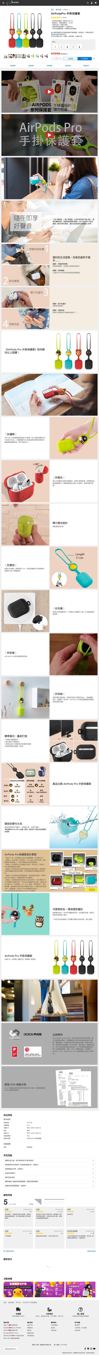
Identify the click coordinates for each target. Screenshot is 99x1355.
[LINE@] (88, 1348)
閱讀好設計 (30, 1333)
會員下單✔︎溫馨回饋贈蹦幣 (12, 1338)
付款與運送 (54, 1325)
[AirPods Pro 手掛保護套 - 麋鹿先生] (73, 46)
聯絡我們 (77, 1325)
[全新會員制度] (80, 1289)
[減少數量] (53, 58)
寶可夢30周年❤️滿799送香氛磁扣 (14, 1335)
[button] (88, 3)
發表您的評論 (10, 1251)
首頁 (52, 9)
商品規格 (31, 66)
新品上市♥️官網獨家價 (10, 1325)
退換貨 (53, 1328)
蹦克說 (29, 1330)
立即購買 (70, 59)
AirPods (65, 9)
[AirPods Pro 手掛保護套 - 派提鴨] (61, 46)
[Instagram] (91, 1348)
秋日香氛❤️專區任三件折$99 (12, 1328)
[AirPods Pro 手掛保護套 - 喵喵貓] (67, 46)
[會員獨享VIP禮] (18, 1289)
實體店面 (30, 1328)
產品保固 (53, 1330)
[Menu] (3, 3)
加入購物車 (84, 59)
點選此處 (55, 34)
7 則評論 (64, 17)
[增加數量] (61, 58)
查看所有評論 (91, 1251)
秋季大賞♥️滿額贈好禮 (10, 1330)
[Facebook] (85, 1348)
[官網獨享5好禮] (49, 1289)
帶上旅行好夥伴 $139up (11, 1333)
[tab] (49, 1160)
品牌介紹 (30, 1325)
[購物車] (96, 3)
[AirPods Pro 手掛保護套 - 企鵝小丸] (55, 46)
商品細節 (12, 66)
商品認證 (77, 1330)
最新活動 (58, 9)
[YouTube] (94, 1348)
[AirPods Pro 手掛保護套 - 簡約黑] (79, 46)
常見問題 (49, 66)
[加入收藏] (93, 58)
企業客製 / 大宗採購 (81, 1328)
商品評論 (68, 66)
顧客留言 (86, 66)
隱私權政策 (30, 1335)
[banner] (12, 3)
